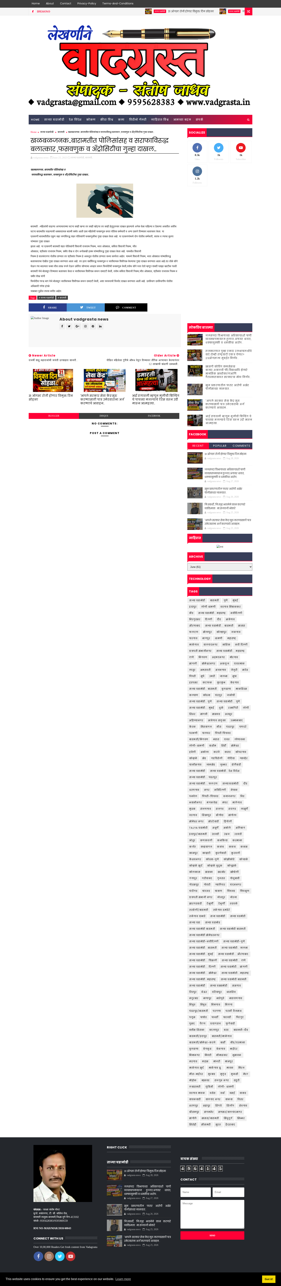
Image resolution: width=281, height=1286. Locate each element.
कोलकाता (194, 872)
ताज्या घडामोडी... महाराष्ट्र (230, 651)
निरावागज (206, 726)
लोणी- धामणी (226, 1086)
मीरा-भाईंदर (196, 1074)
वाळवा (229, 1099)
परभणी (193, 733)
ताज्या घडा (194, 922)
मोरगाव (234, 657)
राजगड (220, 808)
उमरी (212, 676)
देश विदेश (75, 120)
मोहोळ (193, 1080)
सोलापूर (207, 632)
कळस (244, 846)
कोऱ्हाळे (193, 758)
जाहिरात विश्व (160, 120)
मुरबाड (211, 1074)
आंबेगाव (230, 619)
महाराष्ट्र (231, 638)
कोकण (91, 120)
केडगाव (234, 682)
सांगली (193, 663)
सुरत (218, 1124)
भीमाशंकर (222, 1055)
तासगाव (236, 985)
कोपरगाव (241, 752)
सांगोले (193, 1118)
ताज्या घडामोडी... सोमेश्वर (203, 973)
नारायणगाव (235, 998)
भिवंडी (208, 1055)
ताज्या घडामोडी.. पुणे (200, 701)
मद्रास (205, 1061)
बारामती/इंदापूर (198, 1036)
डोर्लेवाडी (236, 764)
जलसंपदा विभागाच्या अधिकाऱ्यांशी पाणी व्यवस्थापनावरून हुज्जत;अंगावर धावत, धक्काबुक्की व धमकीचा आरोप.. (228, 339)
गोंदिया (231, 758)
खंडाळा (209, 872)
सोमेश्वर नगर (196, 821)
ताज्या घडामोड (212, 922)
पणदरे (243, 726)
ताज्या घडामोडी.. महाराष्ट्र (212, 613)
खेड (204, 758)
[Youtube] (248, 4)
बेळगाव (220, 1048)
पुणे (226, 600)
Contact (65, 3)
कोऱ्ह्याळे (232, 865)
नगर (207, 790)
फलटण (193, 632)
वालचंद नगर (213, 1099)
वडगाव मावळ (197, 1093)
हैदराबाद (230, 1124)
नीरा (219, 726)
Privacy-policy (86, 3)
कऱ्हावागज (206, 846)
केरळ (192, 726)
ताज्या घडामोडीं (197, 985)
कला (121, 120)
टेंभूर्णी (210, 903)
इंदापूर (193, 606)
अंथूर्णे (215, 827)
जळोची (231, 695)
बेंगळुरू (207, 1048)
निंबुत (192, 1004)
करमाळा (237, 840)
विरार (240, 1099)
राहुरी (237, 1080)
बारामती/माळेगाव (222, 1036)
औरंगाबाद (194, 625)
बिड (242, 796)
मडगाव (193, 1061)
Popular (220, 446)
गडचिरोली (217, 758)
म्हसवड (205, 1080)
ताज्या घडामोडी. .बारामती (203, 947)
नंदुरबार (193, 998)
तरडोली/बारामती (198, 909)
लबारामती (195, 1086)
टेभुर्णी (221, 903)
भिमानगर (194, 1055)
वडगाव (193, 815)
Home (36, 3)
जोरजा (233, 897)
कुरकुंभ (221, 682)
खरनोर (222, 872)
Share (52, 307)
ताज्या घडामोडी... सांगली (234, 966)
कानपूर (193, 853)
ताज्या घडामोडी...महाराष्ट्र (235, 973)
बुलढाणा (226, 688)
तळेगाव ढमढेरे (221, 909)
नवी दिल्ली (241, 644)
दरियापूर (217, 992)
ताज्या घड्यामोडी (218, 985)
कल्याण (193, 695)
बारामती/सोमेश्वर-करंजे (202, 1042)
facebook (154, 416)
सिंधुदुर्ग (228, 1118)
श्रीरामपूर (194, 1112)
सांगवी (204, 714)
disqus (104, 416)
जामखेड (210, 764)
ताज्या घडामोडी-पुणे (234, 941)
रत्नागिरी (233, 707)
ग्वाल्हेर (244, 758)
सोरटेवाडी (213, 821)
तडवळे (234, 903)
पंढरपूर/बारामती (198, 1011)
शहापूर (206, 1105)
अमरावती (205, 670)
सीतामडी (206, 1124)
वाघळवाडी (195, 1099)
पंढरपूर (230, 726)
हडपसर (193, 682)
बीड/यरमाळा (237, 1042)
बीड (191, 613)
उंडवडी (215, 834)
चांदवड (206, 891)
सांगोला (232, 815)
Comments (241, 446)
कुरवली (235, 853)
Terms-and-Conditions (117, 3)
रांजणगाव (205, 808)
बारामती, (89, 157)
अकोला (205, 752)
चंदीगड (193, 891)
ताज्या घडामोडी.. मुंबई (201, 954)
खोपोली (234, 872)
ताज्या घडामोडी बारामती (202, 928)
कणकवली (206, 840)
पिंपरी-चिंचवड (210, 796)
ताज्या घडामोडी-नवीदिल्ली (203, 941)
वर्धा (222, 1093)
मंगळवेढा (212, 802)
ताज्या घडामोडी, (78, 157)
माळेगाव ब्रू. (215, 1067)
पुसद (192, 1023)
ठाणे (191, 657)
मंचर (225, 802)
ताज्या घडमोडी (238, 916)
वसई (232, 1093)
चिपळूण (244, 891)
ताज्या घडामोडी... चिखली (203, 960)
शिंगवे (218, 1105)
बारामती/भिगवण (198, 739)
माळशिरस (241, 688)
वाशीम (212, 745)
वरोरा (213, 1093)
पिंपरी (192, 676)
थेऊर (204, 992)
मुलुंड (223, 1074)
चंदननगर (235, 884)
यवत (227, 739)
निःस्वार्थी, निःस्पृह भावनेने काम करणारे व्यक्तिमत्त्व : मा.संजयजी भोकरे (225, 506)
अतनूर (228, 714)
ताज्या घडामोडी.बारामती (234, 979)
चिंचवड (231, 891)
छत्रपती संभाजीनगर (200, 651)
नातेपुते (220, 998)
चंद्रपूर (218, 695)
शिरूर (192, 714)
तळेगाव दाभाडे (197, 916)
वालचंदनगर (211, 644)
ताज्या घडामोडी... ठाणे (234, 960)
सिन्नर (241, 1118)
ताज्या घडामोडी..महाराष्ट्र (202, 979)
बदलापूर (214, 1029)
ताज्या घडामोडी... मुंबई (201, 707)
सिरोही (193, 1124)
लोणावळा (240, 739)
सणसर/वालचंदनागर (230, 1112)
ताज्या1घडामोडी (231, 783)
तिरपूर (193, 992)
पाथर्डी (215, 1017)
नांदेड (245, 670)
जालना (224, 676)
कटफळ (207, 682)
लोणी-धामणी (196, 745)
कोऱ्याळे (243, 859)
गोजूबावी (235, 878)
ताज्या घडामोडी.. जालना (235, 947)
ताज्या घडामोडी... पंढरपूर (203, 777)
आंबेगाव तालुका (217, 720)
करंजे (217, 752)
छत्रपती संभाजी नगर (200, 897)
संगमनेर (209, 1112)
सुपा (234, 676)
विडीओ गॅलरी (137, 120)
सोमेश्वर (235, 745)
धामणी (219, 638)
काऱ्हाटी (206, 853)
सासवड (216, 714)
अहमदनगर (218, 657)
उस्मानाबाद (237, 720)
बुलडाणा (193, 1048)
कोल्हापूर (222, 632)
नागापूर (207, 998)
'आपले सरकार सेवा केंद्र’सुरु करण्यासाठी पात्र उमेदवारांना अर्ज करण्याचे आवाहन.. (102, 400)
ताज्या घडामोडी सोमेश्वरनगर (204, 935)
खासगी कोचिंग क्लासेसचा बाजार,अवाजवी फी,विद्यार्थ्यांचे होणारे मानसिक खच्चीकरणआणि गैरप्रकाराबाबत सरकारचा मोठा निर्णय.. (228, 372)
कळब (232, 846)
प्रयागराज (215, 1023)
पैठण (203, 1023)
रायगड (232, 808)
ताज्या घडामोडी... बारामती (219, 625)
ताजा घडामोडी (217, 916)
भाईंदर (233, 1048)
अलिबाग (240, 827)
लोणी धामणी (208, 606)
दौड (219, 619)
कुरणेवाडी (221, 853)
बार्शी (223, 1042)
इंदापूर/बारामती (198, 834)
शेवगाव (243, 1105)
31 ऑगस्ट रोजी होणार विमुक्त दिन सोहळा (164, 11)
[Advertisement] (219, 219)
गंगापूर (193, 878)
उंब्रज (227, 834)
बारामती (61, 132)
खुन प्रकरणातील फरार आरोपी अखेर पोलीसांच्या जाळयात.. (227, 387)
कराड (228, 752)
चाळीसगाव (195, 764)
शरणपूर (193, 1105)
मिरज (241, 1067)
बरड (226, 1029)
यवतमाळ (239, 663)
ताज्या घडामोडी (133, 11)
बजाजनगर (229, 796)
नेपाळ (234, 790)
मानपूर (229, 1061)
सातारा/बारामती (210, 1118)
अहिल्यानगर (196, 720)
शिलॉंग (230, 1105)
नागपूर (206, 638)
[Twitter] (235, 4)
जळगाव (235, 632)
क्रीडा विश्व (106, 120)
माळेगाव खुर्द (196, 1067)
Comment (129, 307)
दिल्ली (208, 619)
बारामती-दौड (241, 1029)
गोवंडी (207, 884)
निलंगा (229, 1004)
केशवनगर (195, 859)
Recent (198, 446)
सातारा (241, 625)
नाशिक (227, 644)
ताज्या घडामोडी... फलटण (203, 783)
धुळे (221, 707)
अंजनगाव (220, 670)
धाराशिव (231, 992)
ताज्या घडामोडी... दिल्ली (202, 966)
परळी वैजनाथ (234, 1011)
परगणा (217, 1011)
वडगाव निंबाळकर (230, 606)
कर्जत (192, 846)
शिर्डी (223, 745)
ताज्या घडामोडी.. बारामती (203, 688)
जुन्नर (223, 764)
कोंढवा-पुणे (212, 859)
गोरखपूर (194, 884)
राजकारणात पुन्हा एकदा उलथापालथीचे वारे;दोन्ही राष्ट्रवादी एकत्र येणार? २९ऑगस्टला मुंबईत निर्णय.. (228, 354)
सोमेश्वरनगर (208, 663)
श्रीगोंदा (220, 815)
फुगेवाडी (230, 1023)
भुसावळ (236, 1055)
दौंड (245, 783)
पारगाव (193, 638)
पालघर (206, 733)
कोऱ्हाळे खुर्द (195, 865)
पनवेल (193, 796)
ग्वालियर (220, 884)
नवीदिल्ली (236, 613)
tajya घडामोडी (198, 827)
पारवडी (227, 1017)
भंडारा (216, 739)
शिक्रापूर (206, 815)
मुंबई (235, 600)
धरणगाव (194, 790)
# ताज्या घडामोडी (46, 297)
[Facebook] (228, 4)
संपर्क (199, 120)
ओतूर (192, 840)
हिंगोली (228, 821)
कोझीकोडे (229, 859)
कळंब (220, 846)
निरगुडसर (194, 619)
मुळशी (234, 1074)
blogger (53, 416)
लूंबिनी (209, 1086)
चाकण (218, 891)
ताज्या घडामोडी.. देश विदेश (225, 771)
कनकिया (222, 840)
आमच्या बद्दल (182, 120)
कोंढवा (206, 695)
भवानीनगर (195, 802)
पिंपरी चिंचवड (223, 733)
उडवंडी (238, 834)
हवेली (192, 752)
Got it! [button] (269, 1279)
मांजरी (216, 1061)
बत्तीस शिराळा (197, 1029)
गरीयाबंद (207, 878)
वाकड (243, 1093)
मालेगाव (237, 802)
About (50, 3)
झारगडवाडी (195, 903)
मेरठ (246, 1074)
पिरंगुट (240, 1017)
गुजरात (221, 878)
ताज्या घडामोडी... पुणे (228, 701)
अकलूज (224, 663)
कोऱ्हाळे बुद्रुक (215, 865)
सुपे (203, 676)
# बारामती (62, 297)
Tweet (91, 307)
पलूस (192, 1017)
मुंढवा (192, 808)
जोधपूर (221, 897)
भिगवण (203, 657)
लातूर (192, 670)
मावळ (230, 1067)
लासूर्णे (244, 808)
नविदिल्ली (220, 790)
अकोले (227, 827)
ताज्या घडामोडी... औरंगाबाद (233, 954)
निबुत (203, 1004)
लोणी (246, 707)
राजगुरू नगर (221, 1080)
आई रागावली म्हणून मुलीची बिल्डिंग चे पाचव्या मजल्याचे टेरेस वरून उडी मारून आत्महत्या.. (155, 400)
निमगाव (215, 1004)
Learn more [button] (123, 1279)
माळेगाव (194, 644)
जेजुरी (234, 670)
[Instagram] (242, 4)
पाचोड (203, 1017)
